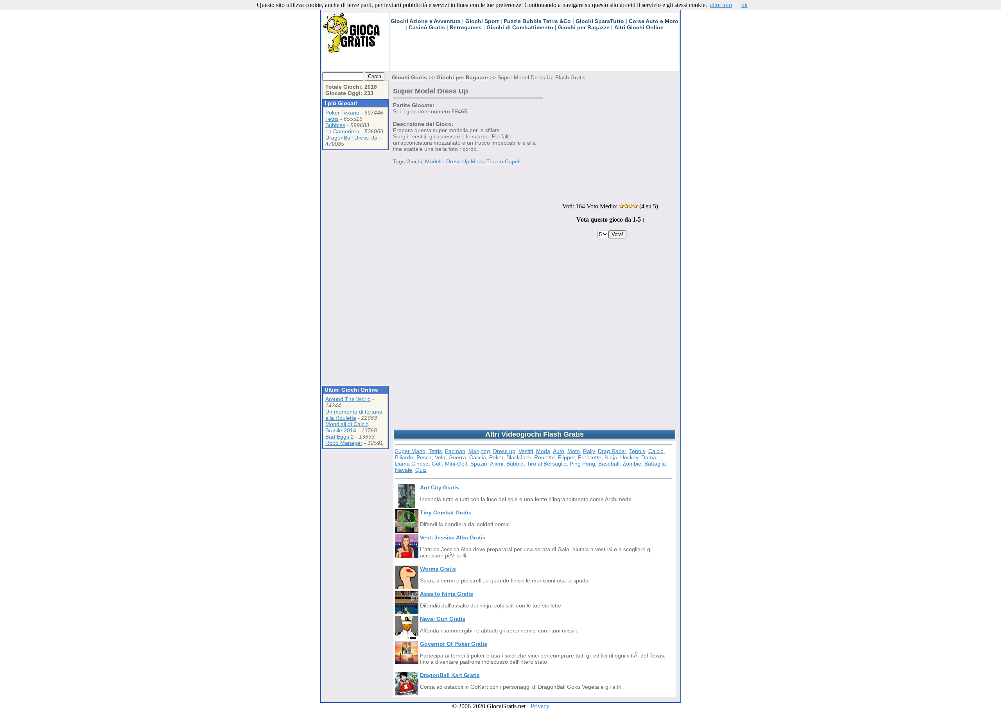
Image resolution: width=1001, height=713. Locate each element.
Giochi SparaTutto (600, 21)
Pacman (455, 451)
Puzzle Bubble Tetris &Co (537, 21)
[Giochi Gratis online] (355, 53)
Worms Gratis (438, 569)
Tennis (637, 451)
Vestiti (525, 451)
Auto (558, 451)
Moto (573, 451)
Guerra (457, 457)
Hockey (629, 457)
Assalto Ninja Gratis (446, 594)
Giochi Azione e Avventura (426, 21)
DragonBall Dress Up (351, 137)
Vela (440, 457)
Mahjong (479, 451)
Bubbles (335, 125)
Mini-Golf (456, 463)
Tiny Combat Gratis (446, 512)
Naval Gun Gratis (442, 619)
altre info (721, 5)
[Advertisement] (532, 53)
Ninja (611, 457)
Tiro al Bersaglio (547, 463)
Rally (589, 451)
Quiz (421, 470)
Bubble (515, 463)
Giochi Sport (482, 21)
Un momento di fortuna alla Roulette (353, 414)
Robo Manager (343, 443)
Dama (648, 457)
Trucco (494, 161)
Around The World (348, 399)
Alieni (496, 463)
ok (744, 5)
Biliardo (404, 457)
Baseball (608, 463)
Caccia (477, 457)
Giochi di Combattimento (519, 27)
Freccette (589, 457)
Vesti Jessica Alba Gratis (453, 537)
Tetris (332, 119)
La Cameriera (342, 131)
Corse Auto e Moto (653, 21)
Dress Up (457, 161)
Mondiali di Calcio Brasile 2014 (347, 427)
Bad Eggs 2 (339, 437)
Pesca (424, 457)
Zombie (631, 463)
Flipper (566, 457)
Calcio (656, 451)
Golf (437, 463)
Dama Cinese (412, 463)
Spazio (478, 463)
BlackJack (518, 457)
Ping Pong (582, 463)
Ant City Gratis (439, 487)
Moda (478, 161)
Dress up (504, 451)
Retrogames (466, 27)
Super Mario (410, 451)
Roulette (544, 457)
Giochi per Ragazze (584, 27)
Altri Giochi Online (639, 27)
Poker (496, 457)
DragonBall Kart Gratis (450, 675)
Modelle (435, 161)
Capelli (513, 161)
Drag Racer (612, 451)
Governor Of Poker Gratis (453, 644)
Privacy (540, 706)
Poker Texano (342, 112)
